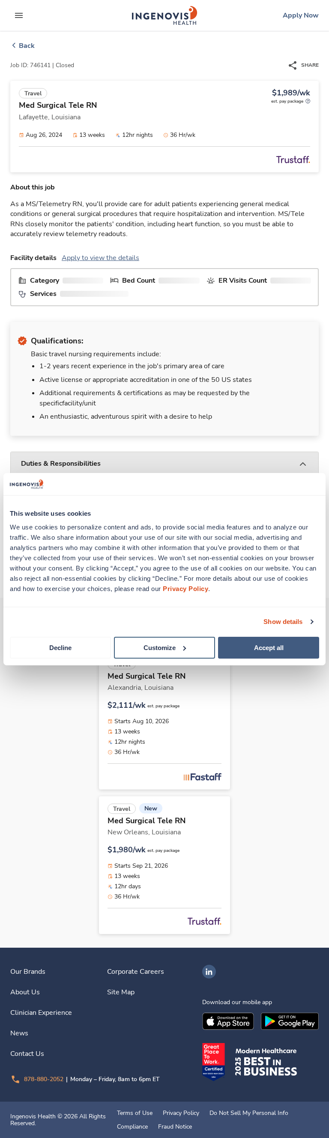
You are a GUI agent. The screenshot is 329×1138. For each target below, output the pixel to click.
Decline (60, 647)
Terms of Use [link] (135, 1113)
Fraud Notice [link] (175, 1126)
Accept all (269, 647)
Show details (282, 621)
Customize (160, 647)
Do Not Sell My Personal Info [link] (248, 1113)
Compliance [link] (132, 1126)
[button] (164, 464)
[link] (164, 15)
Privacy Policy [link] (181, 1113)
